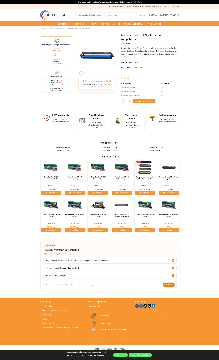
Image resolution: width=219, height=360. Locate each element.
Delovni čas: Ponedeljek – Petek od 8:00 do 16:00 (150, 6)
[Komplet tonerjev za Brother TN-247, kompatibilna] (145, 167)
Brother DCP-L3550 (109, 147)
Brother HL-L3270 (63, 150)
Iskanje (142, 15)
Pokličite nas (168, 284)
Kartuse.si (94, 306)
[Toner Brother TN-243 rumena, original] (51, 167)
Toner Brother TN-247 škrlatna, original (98, 178)
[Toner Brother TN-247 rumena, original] (75, 167)
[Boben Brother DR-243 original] (98, 205)
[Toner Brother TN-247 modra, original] (75, 205)
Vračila (44, 319)
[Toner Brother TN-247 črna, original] (145, 205)
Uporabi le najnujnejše (140, 355)
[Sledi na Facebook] (169, 6)
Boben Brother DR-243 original (98, 215)
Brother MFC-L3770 (156, 150)
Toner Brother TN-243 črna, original (51, 215)
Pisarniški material (130, 23)
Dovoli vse (120, 355)
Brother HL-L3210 (156, 147)
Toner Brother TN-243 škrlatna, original (122, 178)
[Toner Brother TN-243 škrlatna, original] (122, 167)
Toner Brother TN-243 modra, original (169, 215)
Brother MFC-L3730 (109, 150)
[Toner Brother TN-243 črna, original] (51, 205)
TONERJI (79, 23)
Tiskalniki (154, 23)
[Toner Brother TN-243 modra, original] (169, 205)
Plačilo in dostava (48, 306)
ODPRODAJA (107, 23)
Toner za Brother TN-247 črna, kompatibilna (169, 178)
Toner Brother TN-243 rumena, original (51, 178)
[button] (153, 15)
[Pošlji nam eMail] (175, 6)
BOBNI (94, 23)
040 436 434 (56, 50)
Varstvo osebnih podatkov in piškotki (55, 310)
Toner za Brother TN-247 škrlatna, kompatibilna (122, 215)
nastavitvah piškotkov (96, 355)
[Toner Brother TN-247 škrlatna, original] (98, 167)
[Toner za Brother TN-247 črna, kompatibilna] (169, 167)
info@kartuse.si (56, 55)
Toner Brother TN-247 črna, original (145, 215)
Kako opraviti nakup (49, 323)
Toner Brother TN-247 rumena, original (75, 178)
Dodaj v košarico (144, 101)
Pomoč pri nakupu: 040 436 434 (120, 6)
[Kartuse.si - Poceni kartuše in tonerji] (55, 15)
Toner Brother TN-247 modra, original (75, 215)
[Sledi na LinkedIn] (178, 6)
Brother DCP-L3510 (63, 147)
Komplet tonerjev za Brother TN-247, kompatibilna (145, 178)
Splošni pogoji (47, 314)
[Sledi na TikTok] (145, 306)
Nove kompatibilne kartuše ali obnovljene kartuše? (60, 327)
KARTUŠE (63, 23)
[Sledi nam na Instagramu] (171, 6)
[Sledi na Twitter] (173, 6)
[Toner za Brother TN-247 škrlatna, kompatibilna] (122, 205)
